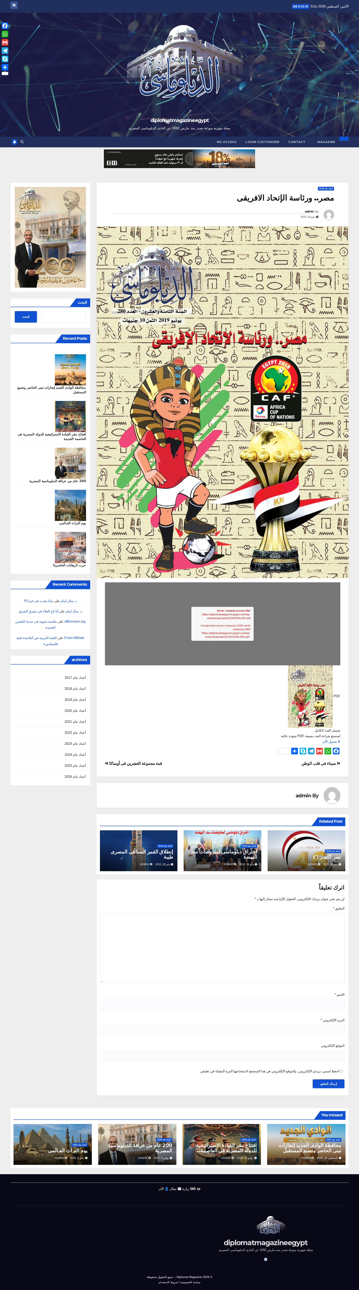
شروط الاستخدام (168, 1282)
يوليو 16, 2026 (245, 1158)
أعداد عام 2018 (75, 688)
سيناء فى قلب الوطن (319, 763)
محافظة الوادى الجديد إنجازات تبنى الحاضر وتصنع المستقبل (310, 1147)
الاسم (339, 994)
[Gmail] (5, 42)
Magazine (326, 142)
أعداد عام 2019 (326, 188)
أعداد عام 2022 (75, 732)
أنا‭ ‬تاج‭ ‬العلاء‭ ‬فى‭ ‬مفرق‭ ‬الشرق (38, 611)
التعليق (338, 908)
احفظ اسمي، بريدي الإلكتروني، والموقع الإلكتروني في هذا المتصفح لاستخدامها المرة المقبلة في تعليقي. (269, 1071)
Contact (297, 142)
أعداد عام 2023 (75, 743)
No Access (227, 142)
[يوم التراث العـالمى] (70, 505)
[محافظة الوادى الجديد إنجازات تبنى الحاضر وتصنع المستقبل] (70, 369)
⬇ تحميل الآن (331, 741)
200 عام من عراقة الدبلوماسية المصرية (57, 481)
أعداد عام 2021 (75, 721)
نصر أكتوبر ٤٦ (327, 857)
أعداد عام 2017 (75, 677)
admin (309, 211)
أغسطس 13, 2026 (327, 1158)
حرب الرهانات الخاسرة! (69, 565)
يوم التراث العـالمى (72, 523)
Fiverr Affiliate (74, 638)
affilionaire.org (74, 621)
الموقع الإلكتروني (332, 1045)
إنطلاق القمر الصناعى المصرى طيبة (142, 854)
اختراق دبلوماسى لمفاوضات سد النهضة (224, 854)
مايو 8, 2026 (77, 1158)
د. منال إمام (69, 601)
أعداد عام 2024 (75, 754)
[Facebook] (5, 26)
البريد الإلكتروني (332, 1020)
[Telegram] (5, 50)
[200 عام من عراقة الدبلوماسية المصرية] (70, 463)
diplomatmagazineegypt (179, 120)
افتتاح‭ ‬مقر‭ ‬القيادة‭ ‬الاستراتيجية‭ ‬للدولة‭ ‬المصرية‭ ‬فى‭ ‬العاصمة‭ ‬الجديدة (226, 1150)
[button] (22, 142)
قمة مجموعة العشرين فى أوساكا (135, 763)
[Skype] (5, 59)
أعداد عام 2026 (75, 776)
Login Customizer (262, 142)
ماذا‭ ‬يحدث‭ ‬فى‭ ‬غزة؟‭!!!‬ (38, 601)
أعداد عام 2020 (75, 710)
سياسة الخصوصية (190, 1282)
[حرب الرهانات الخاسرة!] (70, 547)
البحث (82, 302)
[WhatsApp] (5, 34)
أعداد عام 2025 (75, 765)
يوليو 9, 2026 (161, 1158)
